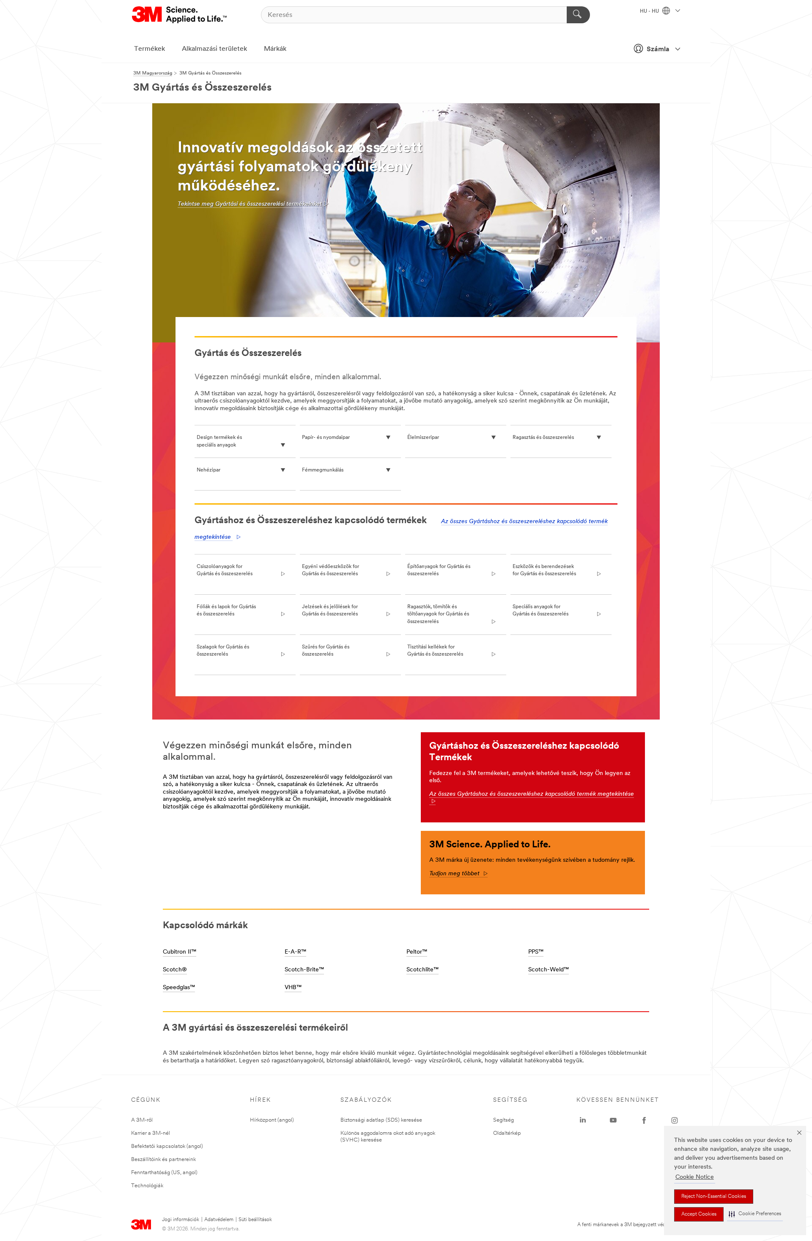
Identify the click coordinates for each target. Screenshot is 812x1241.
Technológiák (147, 1186)
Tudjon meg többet (458, 874)
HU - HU (650, 11)
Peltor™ (416, 952)
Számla (658, 49)
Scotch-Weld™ (548, 970)
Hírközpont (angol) (272, 1120)
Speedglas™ (179, 988)
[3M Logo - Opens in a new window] (180, 14)
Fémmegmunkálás (322, 470)
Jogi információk (180, 1219)
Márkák (275, 49)
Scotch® (175, 970)
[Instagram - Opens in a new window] (674, 1120)
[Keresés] (578, 14)
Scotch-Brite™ (304, 970)
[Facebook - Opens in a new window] (644, 1120)
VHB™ (293, 988)
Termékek (149, 49)
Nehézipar (208, 470)
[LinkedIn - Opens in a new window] (582, 1120)
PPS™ (535, 952)
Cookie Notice (694, 1177)
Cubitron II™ (179, 952)
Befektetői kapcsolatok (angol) (167, 1146)
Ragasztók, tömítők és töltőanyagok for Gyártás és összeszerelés (438, 614)
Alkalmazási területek (214, 49)
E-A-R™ (295, 952)
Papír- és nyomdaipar (326, 437)
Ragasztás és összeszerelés (543, 437)
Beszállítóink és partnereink (163, 1159)
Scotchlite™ (422, 970)
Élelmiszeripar (423, 437)
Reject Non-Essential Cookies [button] (713, 1196)
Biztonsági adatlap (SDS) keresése (381, 1120)
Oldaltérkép (507, 1133)
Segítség (503, 1120)
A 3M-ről (142, 1120)
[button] (755, 1214)
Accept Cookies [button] (698, 1214)
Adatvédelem (218, 1219)
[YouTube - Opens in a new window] (613, 1120)
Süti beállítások (255, 1219)
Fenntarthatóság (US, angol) (164, 1172)
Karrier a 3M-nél (150, 1133)
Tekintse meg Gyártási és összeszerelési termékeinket (250, 204)
